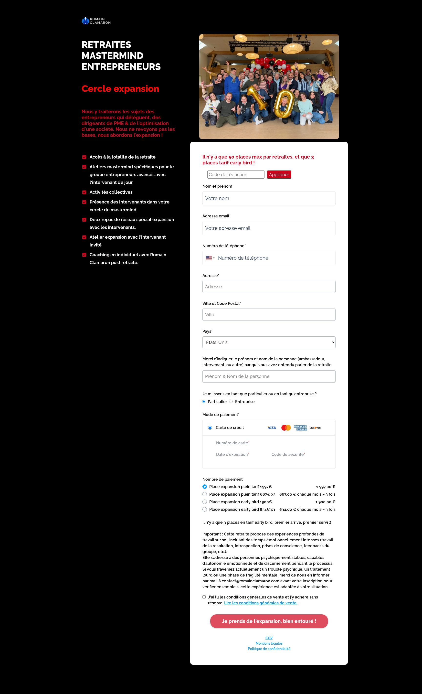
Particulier (217, 401)
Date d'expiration (232, 454)
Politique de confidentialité (269, 649)
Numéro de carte (232, 443)
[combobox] (209, 258)
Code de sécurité (288, 454)
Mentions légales (269, 643)
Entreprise (245, 401)
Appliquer (279, 174)
